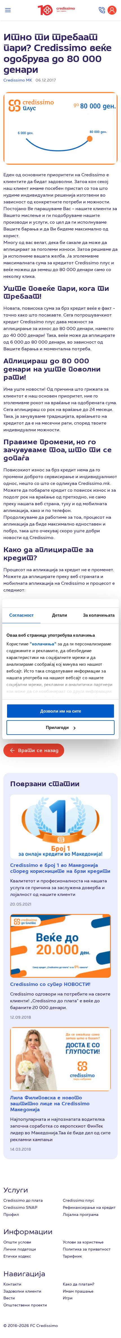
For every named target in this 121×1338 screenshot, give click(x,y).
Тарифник (72, 1256)
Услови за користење (83, 1242)
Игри (68, 1297)
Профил (11, 1214)
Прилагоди (57, 727)
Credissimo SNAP (20, 1207)
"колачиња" (44, 643)
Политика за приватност (87, 1249)
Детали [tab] (59, 615)
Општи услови (17, 1242)
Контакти (12, 1284)
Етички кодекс (17, 1256)
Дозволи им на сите (60, 711)
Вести (9, 1297)
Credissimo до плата (23, 1200)
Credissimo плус (78, 1200)
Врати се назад (38, 750)
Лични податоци (19, 1249)
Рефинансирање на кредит (89, 1207)
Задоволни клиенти (22, 1291)
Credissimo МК (17, 80)
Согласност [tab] (21, 615)
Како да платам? (78, 1284)
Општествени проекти (25, 1305)
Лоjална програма (80, 1214)
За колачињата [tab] (99, 615)
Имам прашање (78, 1291)
